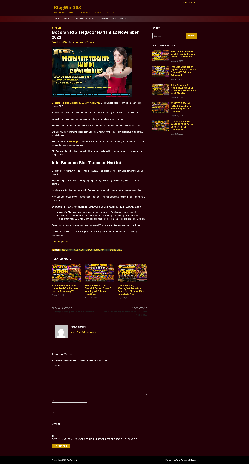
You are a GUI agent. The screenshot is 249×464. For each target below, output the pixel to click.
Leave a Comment (87, 42)
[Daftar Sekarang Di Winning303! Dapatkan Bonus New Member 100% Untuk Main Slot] (132, 274)
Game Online (79, 250)
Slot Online (56, 28)
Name (55, 400)
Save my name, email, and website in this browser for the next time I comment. (95, 439)
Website (56, 424)
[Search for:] (174, 36)
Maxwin (89, 250)
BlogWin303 (67, 7)
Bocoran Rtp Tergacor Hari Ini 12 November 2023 (76, 103)
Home (57, 19)
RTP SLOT (103, 19)
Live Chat (192, 2)
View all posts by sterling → (83, 332)
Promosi (184, 2)
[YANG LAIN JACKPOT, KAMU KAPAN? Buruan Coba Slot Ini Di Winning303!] (160, 122)
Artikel (68, 19)
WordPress (181, 460)
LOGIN (65, 241)
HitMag (193, 460)
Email (55, 412)
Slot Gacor (99, 250)
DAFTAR (56, 241)
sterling (75, 42)
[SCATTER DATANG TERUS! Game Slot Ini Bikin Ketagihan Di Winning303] (160, 103)
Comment (57, 366)
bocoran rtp (66, 250)
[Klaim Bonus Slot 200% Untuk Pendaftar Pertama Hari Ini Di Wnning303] (66, 274)
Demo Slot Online (85, 19)
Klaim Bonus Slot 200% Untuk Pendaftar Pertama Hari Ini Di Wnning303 (65, 288)
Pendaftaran (119, 19)
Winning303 (74, 141)
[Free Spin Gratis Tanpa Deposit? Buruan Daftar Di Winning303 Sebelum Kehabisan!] (99, 274)
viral (119, 250)
